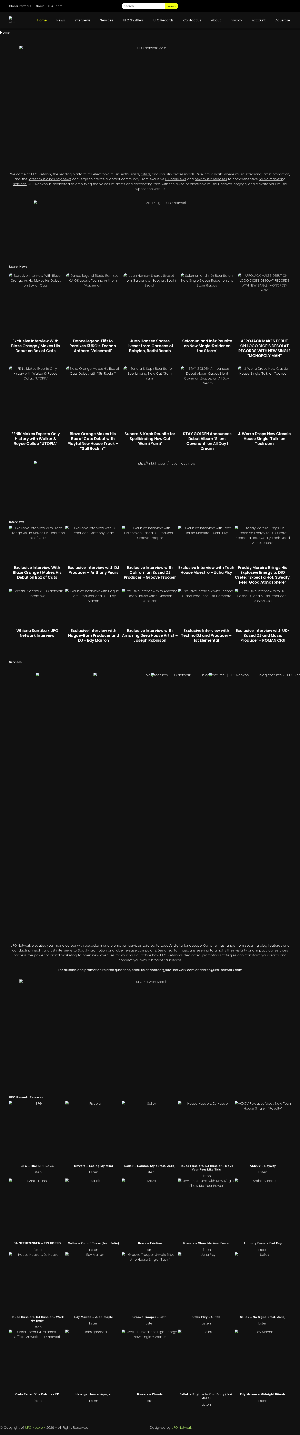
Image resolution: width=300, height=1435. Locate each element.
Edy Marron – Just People (93, 1317)
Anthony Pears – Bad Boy (262, 1243)
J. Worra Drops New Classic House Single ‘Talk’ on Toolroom (264, 438)
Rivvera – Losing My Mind (93, 1165)
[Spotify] (276, 6)
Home (42, 20)
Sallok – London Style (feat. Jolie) (150, 1165)
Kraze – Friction (150, 1243)
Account (259, 20)
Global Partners (20, 6)
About (40, 6)
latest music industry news (50, 179)
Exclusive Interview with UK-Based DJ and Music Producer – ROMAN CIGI (263, 635)
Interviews (82, 20)
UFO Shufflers (133, 20)
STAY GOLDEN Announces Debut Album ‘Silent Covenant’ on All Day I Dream (207, 441)
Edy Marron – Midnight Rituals (263, 1394)
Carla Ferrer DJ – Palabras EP (37, 1394)
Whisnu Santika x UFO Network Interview (37, 633)
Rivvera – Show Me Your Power (206, 1243)
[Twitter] (264, 6)
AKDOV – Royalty (263, 1165)
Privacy (236, 20)
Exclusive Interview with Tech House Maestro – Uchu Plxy (206, 570)
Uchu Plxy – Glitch (206, 1317)
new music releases (211, 179)
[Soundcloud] (287, 6)
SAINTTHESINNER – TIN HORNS (37, 1243)
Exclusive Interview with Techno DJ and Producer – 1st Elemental (206, 635)
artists (145, 174)
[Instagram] (241, 6)
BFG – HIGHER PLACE (37, 1165)
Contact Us (192, 20)
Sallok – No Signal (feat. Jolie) (263, 1317)
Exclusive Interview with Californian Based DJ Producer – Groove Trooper (150, 572)
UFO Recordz (163, 20)
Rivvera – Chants (150, 1394)
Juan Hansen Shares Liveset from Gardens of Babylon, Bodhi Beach (150, 346)
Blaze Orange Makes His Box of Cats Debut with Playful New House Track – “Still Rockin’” (93, 441)
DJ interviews (175, 179)
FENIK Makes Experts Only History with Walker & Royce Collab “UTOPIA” (35, 438)
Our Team (55, 6)
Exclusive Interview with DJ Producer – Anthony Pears (93, 570)
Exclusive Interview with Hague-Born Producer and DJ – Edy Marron (93, 635)
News (61, 20)
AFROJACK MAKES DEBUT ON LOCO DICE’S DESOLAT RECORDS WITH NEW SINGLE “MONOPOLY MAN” (264, 348)
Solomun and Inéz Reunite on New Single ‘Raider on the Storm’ (207, 346)
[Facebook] (253, 6)
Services (106, 20)
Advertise (282, 20)
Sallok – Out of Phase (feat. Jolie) (93, 1243)
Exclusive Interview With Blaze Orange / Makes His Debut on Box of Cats (35, 346)
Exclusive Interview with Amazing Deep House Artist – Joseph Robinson (150, 635)
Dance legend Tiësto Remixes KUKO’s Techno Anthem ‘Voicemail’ (93, 346)
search (171, 6)
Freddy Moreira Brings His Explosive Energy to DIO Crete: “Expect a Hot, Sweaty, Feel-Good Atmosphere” (263, 575)
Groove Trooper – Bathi (150, 1317)
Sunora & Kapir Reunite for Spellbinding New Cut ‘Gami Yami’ (149, 438)
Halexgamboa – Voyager (94, 1394)
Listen (37, 1172)
